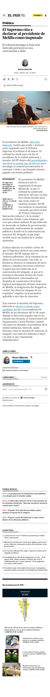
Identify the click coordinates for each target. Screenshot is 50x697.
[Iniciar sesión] (46, 15)
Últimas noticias (9, 489)
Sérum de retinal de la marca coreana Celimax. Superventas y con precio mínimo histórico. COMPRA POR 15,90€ (23, 629)
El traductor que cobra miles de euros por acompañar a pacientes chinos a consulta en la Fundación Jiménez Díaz (26, 569)
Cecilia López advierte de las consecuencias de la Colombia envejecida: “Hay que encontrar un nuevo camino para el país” (24, 503)
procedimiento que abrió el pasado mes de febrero (24, 162)
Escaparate (25, 593)
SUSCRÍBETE (38, 15)
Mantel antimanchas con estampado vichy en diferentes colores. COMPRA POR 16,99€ (34, 668)
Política (8, 23)
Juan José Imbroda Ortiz (18, 389)
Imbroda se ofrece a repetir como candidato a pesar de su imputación (9, 204)
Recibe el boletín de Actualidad (17, 370)
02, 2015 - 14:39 (28, 73)
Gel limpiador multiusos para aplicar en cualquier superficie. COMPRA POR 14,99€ (33, 640)
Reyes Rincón (25, 69)
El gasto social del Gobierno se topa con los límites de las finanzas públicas (23, 518)
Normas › (44, 377)
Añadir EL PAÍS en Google (14, 85)
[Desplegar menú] (4, 15)
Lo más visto (7, 530)
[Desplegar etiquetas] (46, 389)
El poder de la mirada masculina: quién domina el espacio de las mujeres (21, 511)
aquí (37, 406)
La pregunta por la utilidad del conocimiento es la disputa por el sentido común (24, 495)
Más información (7, 400)
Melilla (4, 389)
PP (30, 389)
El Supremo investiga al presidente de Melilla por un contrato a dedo (8, 187)
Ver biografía (18, 361)
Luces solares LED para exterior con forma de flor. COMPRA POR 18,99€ (34, 654)
